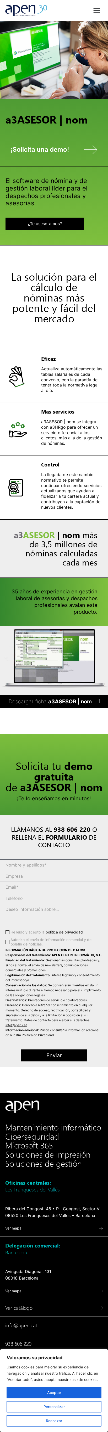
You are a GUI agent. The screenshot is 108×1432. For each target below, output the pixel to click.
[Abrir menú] (96, 10)
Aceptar (54, 1392)
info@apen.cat (16, 1025)
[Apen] (22, 1106)
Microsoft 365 (29, 1146)
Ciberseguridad (32, 1137)
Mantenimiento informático (53, 1128)
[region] (54, 1390)
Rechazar (54, 1420)
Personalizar (54, 1406)
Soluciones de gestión (43, 1164)
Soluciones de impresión (47, 1155)
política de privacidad (64, 932)
